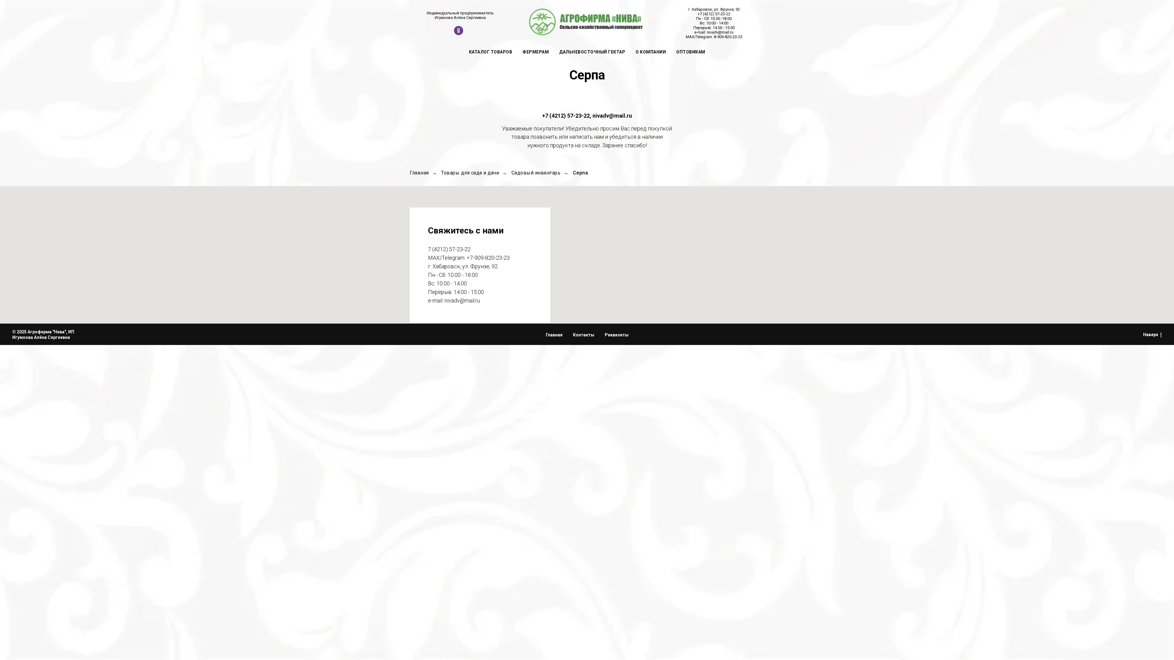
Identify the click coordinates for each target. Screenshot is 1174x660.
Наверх (1150, 334)
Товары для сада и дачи (470, 173)
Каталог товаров (490, 52)
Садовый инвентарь (536, 173)
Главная (419, 173)
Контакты (583, 334)
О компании (651, 52)
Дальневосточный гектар (592, 52)
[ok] (458, 33)
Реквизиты (617, 334)
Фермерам (535, 52)
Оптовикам (690, 52)
